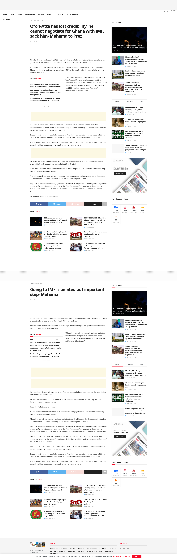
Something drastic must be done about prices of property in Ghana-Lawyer (135, 147)
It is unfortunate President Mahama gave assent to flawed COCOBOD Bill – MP (94, 246)
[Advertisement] (88, 4)
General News (16, 15)
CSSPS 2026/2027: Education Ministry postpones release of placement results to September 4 (45, 92)
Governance (30, 15)
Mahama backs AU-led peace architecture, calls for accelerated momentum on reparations (136, 60)
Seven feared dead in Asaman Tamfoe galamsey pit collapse (95, 234)
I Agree (136, 556)
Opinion (53, 551)
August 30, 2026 (89, 227)
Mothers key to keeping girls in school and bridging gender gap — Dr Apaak (55, 234)
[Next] (48, 106)
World (65, 549)
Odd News (71, 551)
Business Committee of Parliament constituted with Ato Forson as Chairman (134, 134)
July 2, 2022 (33, 41)
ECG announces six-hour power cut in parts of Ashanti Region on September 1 (55, 220)
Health (60, 15)
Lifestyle (90, 551)
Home (5, 15)
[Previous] (44, 106)
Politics (50, 15)
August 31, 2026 (49, 225)
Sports (41, 15)
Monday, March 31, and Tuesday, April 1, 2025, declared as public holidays (135, 110)
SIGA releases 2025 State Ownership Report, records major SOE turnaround (54, 246)
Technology (54, 553)
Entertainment (73, 15)
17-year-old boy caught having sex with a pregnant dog (135, 121)
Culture (81, 551)
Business (81, 549)
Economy (6, 20)
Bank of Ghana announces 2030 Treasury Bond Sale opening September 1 (135, 73)
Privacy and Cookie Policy (121, 556)
